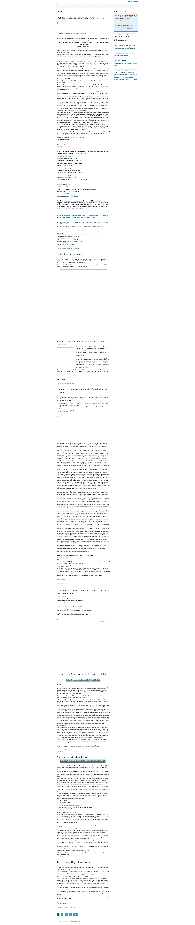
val (136, 79)
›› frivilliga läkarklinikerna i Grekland (123, 27)
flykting (133, 72)
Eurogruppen (116, 72)
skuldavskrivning (118, 77)
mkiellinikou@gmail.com (66, 246)
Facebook (135, 1)
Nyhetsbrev (71, 248)
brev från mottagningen (102, 358)
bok (114, 70)
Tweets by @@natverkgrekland (121, 34)
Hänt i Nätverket (75, 6)
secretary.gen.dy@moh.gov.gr (68, 177)
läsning (136, 74)
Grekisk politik (66, 248)
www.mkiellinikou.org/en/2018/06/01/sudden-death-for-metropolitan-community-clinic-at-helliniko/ (85, 215)
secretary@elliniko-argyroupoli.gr (69, 193)
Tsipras (134, 79)
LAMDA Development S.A (100, 91)
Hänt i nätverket (66, 383)
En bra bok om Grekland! (70, 254)
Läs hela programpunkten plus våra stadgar (67, 812)
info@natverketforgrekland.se (83, 850)
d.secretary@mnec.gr (65, 168)
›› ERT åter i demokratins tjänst (121, 55)
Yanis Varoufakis (117, 81)
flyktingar (116, 74)
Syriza (130, 79)
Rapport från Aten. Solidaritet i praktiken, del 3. (81, 674)
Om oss (95, 6)
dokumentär (124, 70)
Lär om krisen (86, 6)
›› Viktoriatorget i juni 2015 (120, 62)
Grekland (61, 584)
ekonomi (129, 70)
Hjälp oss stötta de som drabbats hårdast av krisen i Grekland (83, 390)
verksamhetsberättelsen (89, 825)
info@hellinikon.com (65, 184)
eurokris (121, 72)
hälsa (130, 74)
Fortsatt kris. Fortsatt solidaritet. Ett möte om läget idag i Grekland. (83, 592)
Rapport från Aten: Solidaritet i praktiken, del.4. (81, 341)
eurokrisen (125, 72)
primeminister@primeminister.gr (68, 158)
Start (59, 6)
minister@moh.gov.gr (65, 175)
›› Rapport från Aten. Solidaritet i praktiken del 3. (125, 45)
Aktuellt (61, 248)
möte (115, 75)
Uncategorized (76, 248)
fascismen (130, 72)
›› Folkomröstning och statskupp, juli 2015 (124, 53)
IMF (132, 74)
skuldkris (125, 77)
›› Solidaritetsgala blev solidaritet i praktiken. (124, 48)
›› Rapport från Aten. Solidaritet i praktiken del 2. (125, 47)
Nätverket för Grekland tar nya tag (74, 757)
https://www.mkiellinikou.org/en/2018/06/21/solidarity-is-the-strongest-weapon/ (77, 217)
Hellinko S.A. (78, 49)
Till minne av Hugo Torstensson (73, 862)
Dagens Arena (118, 70)
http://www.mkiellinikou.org (63, 557)
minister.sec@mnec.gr (66, 165)
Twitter (130, 1)
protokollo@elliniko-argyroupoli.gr (69, 196)
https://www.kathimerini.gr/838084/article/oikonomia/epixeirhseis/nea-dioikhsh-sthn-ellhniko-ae (81, 220)
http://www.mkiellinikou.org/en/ (68, 244)
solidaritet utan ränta (125, 79)
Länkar (102, 6)
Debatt (66, 6)
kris (134, 74)
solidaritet (65, 584)
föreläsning (120, 74)
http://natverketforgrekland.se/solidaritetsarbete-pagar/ (92, 40)
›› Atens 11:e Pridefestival (120, 60)
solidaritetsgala (117, 79)
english (132, 70)
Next (75, 914)
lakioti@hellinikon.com (66, 186)
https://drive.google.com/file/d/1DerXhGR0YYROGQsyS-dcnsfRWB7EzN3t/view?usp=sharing (80, 226)
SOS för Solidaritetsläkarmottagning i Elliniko (81, 17)
